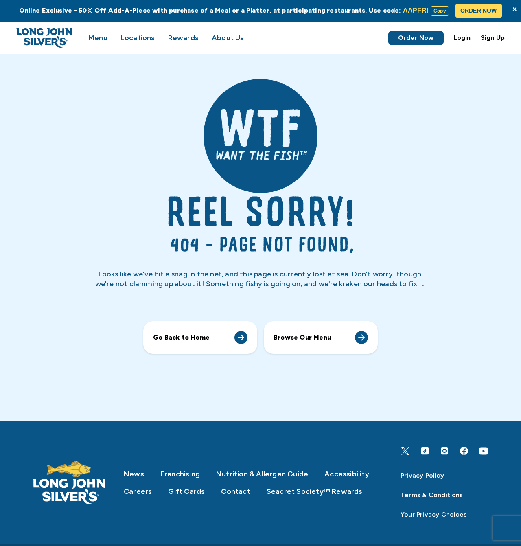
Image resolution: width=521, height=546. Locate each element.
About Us (228, 37)
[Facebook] (464, 451)
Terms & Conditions (432, 495)
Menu (97, 37)
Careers (138, 491)
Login (462, 38)
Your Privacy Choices (434, 514)
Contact (235, 491)
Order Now (416, 38)
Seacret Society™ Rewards (315, 491)
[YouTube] (483, 451)
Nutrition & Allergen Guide (262, 473)
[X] (405, 451)
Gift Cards (186, 491)
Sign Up (493, 38)
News (134, 473)
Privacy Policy (422, 475)
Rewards (183, 37)
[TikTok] (425, 451)
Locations (137, 37)
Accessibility (346, 473)
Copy (439, 11)
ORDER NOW (478, 10)
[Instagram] (444, 451)
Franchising (180, 473)
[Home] (69, 482)
